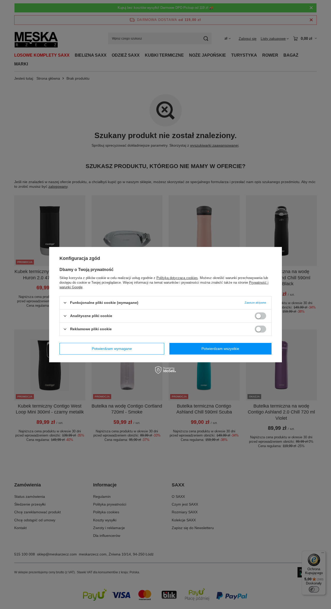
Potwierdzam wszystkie (220, 349)
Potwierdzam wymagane (112, 349)
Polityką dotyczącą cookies (177, 278)
